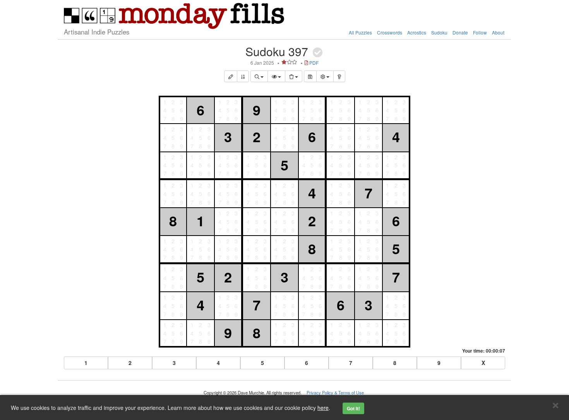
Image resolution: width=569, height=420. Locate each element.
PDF (314, 62)
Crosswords (389, 32)
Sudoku (439, 32)
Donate (460, 32)
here (323, 407)
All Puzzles (360, 32)
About (498, 32)
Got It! (353, 408)
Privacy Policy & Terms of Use (335, 392)
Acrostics (416, 32)
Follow (480, 32)
